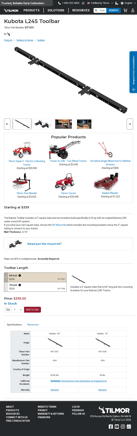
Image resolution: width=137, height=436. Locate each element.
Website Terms (47, 406)
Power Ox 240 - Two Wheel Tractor (68, 161)
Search (113, 10)
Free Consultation (18, 420)
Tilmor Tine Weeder (26, 193)
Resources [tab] (33, 324)
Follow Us (78, 413)
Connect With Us (17, 417)
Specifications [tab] (14, 324)
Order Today (8, 3)
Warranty (55, 390)
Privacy (42, 410)
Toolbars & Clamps (24, 40)
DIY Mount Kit (59, 225)
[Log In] (133, 10)
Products (31, 10)
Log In (76, 406)
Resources (81, 10)
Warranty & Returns (51, 413)
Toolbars (41, 40)
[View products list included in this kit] (20, 276)
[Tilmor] (8, 34)
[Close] (134, 90)
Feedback (78, 410)
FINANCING (44, 417)
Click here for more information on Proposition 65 (79, 381)
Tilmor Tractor (68, 193)
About (10, 406)
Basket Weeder (110, 193)
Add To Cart (32, 309)
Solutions (55, 10)
